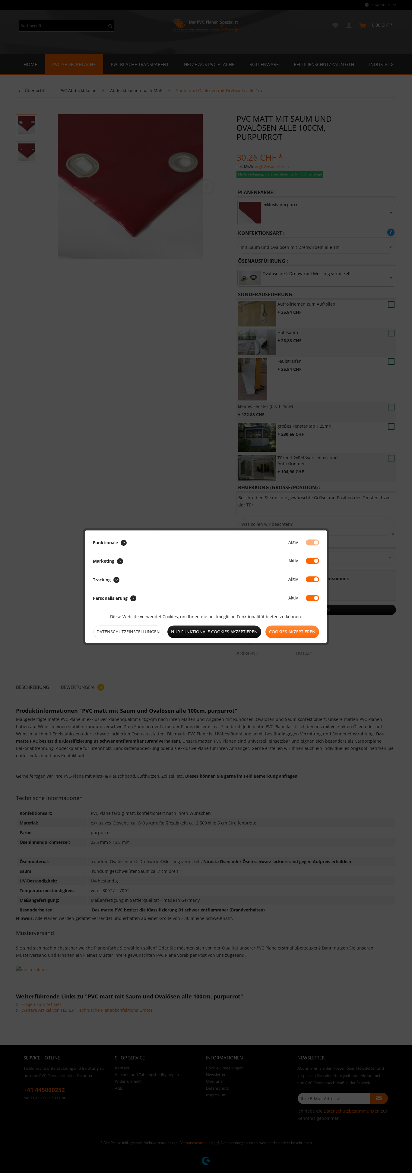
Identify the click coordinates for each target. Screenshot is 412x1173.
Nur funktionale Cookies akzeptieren (214, 632)
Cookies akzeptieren (292, 632)
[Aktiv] (312, 542)
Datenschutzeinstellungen (128, 632)
